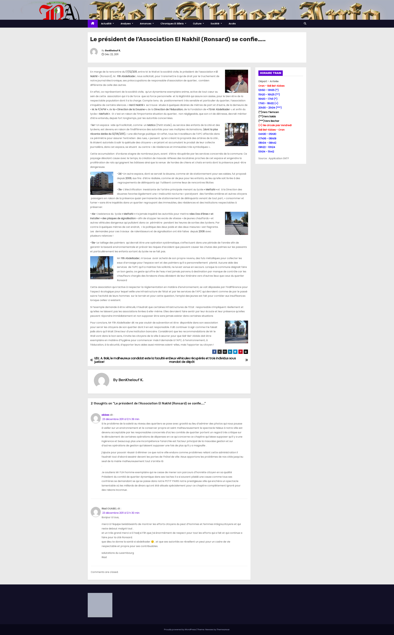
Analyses (126, 23)
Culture (197, 23)
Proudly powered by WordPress (180, 629)
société (215, 23)
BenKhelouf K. (113, 50)
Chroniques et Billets (172, 23)
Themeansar (223, 629)
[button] (305, 23)
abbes (105, 415)
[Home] (93, 24)
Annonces (146, 23)
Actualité (106, 23)
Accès (232, 23)
